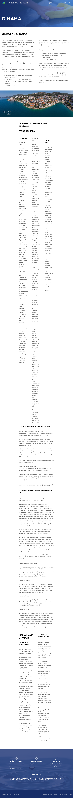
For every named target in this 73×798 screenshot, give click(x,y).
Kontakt (64, 3)
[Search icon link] (69, 3)
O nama (58, 3)
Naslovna (36, 3)
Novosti (43, 3)
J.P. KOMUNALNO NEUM (18, 2)
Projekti (50, 3)
